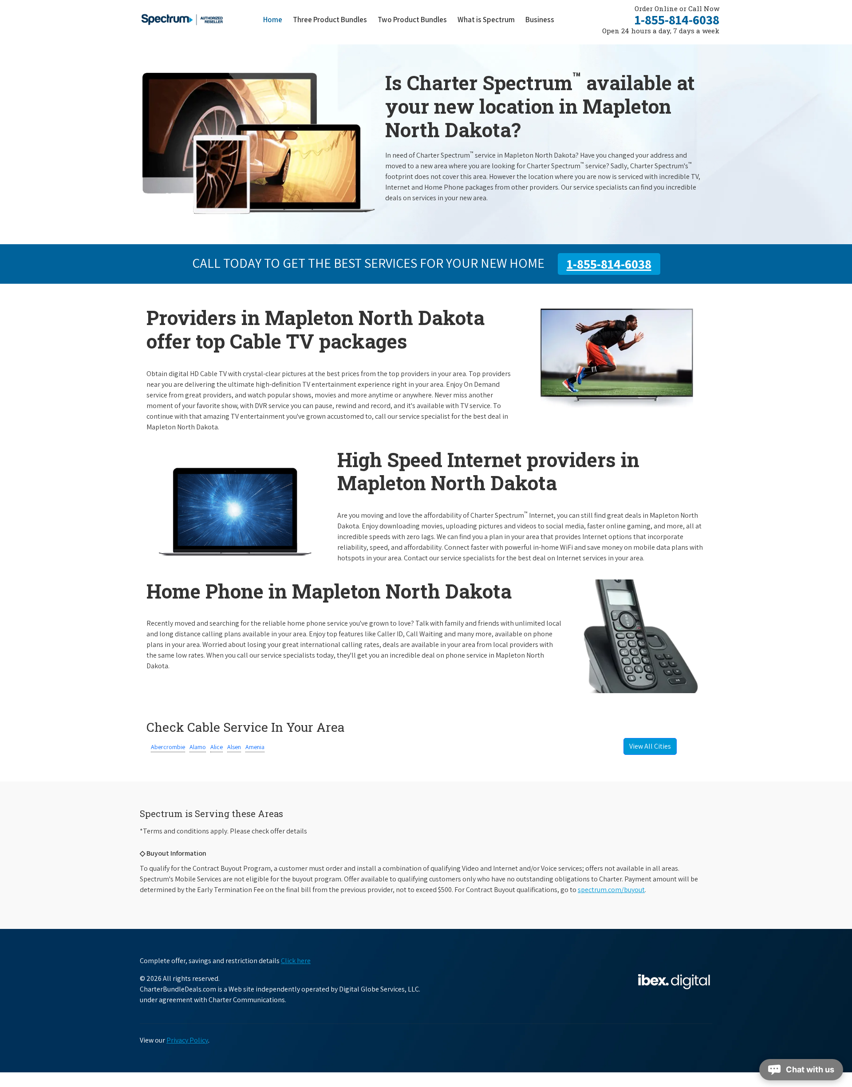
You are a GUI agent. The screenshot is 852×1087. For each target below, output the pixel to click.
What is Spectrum (486, 19)
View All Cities (650, 746)
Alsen (234, 747)
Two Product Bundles (412, 19)
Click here (296, 960)
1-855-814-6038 (677, 19)
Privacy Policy (187, 1040)
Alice (216, 747)
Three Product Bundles (332, 19)
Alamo (197, 747)
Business (539, 19)
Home (272, 19)
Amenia (254, 747)
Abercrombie (168, 747)
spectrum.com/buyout (611, 889)
